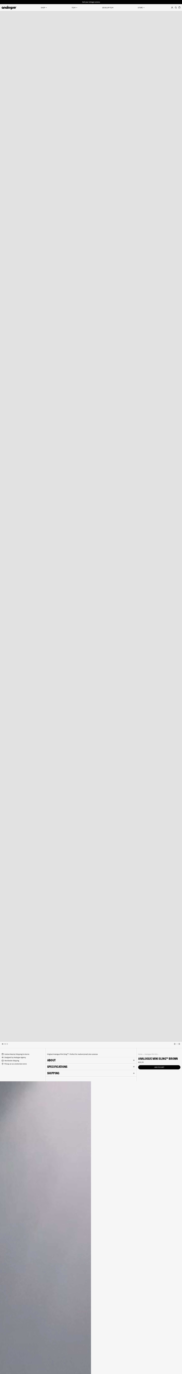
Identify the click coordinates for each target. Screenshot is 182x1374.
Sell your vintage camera (91, 2)
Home (140, 1054)
